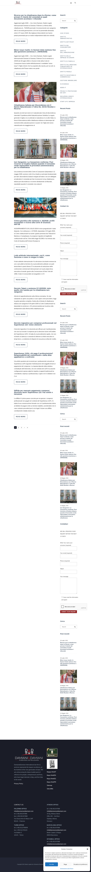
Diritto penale (66, 71)
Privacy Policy (18, 783)
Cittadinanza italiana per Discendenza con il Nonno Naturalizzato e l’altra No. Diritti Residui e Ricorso (34, 107)
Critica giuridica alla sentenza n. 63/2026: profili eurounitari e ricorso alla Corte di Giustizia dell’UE (34, 222)
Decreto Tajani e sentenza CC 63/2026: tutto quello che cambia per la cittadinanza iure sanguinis (32, 290)
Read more (21, 41)
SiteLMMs (50, 789)
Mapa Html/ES (51, 778)
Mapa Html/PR (51, 782)
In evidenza (64, 84)
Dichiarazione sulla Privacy (66, 868)
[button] (87, 849)
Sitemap (49, 785)
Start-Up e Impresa (67, 101)
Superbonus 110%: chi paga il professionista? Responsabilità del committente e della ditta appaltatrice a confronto (33, 355)
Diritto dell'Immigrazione (67, 51)
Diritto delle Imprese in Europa (67, 56)
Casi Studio (64, 33)
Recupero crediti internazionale (67, 97)
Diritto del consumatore (65, 46)
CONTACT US (18, 804)
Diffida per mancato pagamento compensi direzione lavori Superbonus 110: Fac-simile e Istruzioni (33, 392)
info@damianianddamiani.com (23, 811)
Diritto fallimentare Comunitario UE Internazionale (68, 66)
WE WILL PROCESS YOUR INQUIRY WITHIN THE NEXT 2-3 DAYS (68, 216)
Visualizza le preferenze (80, 864)
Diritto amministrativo (66, 37)
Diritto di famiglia (67, 61)
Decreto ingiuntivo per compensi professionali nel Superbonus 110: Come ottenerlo (35, 324)
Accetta (51, 864)
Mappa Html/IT (51, 772)
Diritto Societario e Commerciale (68, 76)
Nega (65, 864)
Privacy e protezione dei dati (68, 91)
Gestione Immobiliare (68, 80)
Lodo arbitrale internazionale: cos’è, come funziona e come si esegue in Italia (32, 256)
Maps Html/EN (51, 775)
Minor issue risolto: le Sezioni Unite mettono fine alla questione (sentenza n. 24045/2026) (35, 51)
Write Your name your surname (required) (66, 226)
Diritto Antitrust (67, 42)
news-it (63, 87)
